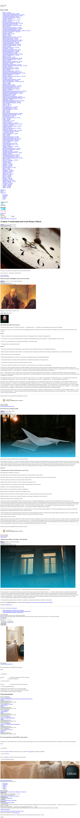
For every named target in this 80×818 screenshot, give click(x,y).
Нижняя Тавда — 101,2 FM (8, 180)
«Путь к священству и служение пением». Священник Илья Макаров (17, 611)
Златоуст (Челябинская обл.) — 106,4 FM (11, 54)
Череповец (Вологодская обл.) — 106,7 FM (11, 154)
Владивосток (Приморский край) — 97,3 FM (12, 29)
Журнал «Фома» (3, 791)
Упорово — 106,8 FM (7, 185)
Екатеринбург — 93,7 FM (8, 48)
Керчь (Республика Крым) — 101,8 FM (10, 67)
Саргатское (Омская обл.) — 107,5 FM (10, 122)
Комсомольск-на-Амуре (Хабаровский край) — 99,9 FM (14, 72)
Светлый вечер (3, 537)
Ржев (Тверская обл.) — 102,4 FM (9, 115)
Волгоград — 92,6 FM (7, 32)
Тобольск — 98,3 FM (7, 182)
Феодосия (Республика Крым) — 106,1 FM (11, 149)
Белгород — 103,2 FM (7, 21)
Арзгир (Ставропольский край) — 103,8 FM (11, 17)
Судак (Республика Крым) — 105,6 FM (10, 131)
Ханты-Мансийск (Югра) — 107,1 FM (10, 151)
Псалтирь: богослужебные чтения (7, 406)
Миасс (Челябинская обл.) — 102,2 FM (10, 87)
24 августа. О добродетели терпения (7, 717)
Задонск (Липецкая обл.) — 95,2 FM (10, 52)
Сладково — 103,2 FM (7, 184)
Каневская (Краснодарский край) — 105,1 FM (12, 64)
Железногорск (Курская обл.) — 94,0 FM (11, 50)
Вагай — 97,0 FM (6, 168)
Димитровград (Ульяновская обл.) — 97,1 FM (12, 45)
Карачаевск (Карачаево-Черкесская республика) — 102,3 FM (15, 65)
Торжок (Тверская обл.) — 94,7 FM (10, 143)
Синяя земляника (3, 711)
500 (1, 617)
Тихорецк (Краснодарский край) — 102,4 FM (12, 138)
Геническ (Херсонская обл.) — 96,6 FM (11, 42)
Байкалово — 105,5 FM (7, 165)
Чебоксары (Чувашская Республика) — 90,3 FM (12, 152)
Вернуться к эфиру (4, 9)
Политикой (4, 678)
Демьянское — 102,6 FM (8, 171)
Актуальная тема (13, 218)
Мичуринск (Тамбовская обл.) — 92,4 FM (11, 88)
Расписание (5, 195)
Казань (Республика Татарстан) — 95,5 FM (11, 62)
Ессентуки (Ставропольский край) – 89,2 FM (12, 49)
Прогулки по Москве (8, 704)
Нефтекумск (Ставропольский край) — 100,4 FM (12, 93)
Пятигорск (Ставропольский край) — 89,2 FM (12, 114)
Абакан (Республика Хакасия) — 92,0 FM (11, 13)
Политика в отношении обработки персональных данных (12, 811)
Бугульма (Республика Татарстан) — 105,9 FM (12, 27)
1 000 (3, 617)
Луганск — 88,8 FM (7, 83)
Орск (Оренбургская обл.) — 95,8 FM (10, 106)
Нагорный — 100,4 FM (7, 179)
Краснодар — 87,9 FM (7, 77)
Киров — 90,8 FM (6, 69)
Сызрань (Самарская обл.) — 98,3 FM (10, 133)
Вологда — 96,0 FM (7, 34)
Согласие (6, 677)
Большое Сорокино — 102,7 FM (9, 167)
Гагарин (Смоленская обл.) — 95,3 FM (10, 39)
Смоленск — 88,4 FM (7, 127)
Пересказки (6, 710)
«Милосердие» (18, 791)
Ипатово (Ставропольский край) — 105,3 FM (12, 59)
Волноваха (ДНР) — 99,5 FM (8, 33)
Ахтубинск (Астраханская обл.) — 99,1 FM (11, 19)
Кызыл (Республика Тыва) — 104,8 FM (10, 80)
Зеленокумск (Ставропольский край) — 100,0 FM (13, 53)
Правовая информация (5, 809)
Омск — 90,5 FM (6, 103)
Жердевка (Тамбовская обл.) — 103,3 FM (11, 51)
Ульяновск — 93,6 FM (7, 147)
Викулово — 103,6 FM (7, 169)
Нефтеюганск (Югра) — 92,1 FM (9, 94)
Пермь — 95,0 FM (6, 111)
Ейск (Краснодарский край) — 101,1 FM (11, 47)
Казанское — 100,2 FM (7, 178)
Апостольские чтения (4, 276)
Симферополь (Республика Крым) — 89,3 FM (12, 126)
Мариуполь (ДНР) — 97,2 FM (9, 84)
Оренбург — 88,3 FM (7, 104)
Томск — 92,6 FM (6, 141)
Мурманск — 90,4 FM (7, 89)
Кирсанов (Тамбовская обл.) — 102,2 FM (11, 70)
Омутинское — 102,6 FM (8, 183)
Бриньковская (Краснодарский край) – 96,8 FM (12, 25)
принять (2, 816)
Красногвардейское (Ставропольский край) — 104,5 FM (14, 76)
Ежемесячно (4, 621)
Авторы (4, 196)
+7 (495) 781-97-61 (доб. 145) (13, 796)
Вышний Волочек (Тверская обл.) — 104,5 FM (12, 36)
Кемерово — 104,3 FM (7, 66)
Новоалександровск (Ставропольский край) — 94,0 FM (14, 97)
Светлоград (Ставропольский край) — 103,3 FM (12, 123)
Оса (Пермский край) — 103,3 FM (9, 108)
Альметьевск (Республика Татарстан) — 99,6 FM (12, 15)
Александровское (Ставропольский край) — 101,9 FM (13, 14)
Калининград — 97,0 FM (8, 63)
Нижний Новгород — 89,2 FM (9, 95)
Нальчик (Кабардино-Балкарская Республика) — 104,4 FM (14, 91)
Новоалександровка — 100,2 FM (9, 181)
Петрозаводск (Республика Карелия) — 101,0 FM (12, 113)
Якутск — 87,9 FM (6, 158)
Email (1, 669)
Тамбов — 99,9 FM (6, 134)
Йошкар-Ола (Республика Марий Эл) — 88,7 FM (12, 61)
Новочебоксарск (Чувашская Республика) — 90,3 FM (13, 100)
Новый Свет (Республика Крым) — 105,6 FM (12, 102)
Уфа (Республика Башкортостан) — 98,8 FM (11, 148)
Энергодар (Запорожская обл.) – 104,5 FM (11, 156)
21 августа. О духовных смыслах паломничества (10, 724)
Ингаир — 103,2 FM (7, 174)
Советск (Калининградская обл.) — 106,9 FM (12, 128)
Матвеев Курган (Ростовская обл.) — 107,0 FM (12, 85)
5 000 (5, 617)
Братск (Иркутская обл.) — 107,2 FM (10, 24)
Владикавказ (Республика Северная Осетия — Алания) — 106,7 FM (16, 30)
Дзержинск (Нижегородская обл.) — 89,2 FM (12, 44)
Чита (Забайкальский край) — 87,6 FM (10, 155)
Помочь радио (3, 623)
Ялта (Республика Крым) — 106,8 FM (10, 159)
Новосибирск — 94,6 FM (8, 99)
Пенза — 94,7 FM (6, 110)
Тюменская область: (7, 162)
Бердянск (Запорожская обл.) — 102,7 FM (11, 22)
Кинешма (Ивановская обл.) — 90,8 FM (11, 68)
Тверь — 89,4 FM (6, 135)
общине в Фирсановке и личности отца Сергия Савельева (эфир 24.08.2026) (37, 602)
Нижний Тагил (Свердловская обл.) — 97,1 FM (12, 96)
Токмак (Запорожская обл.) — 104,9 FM (11, 139)
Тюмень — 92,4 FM (7, 145)
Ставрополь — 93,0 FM (7, 129)
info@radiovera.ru (3, 796)
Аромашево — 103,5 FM (8, 164)
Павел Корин (3, 730)
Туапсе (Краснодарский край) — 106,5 (10, 144)
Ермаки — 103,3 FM (7, 172)
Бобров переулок (3, 705)
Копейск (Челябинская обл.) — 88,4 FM (11, 74)
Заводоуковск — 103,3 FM (8, 173)
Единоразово (10, 621)
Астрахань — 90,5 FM (7, 18)
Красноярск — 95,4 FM (7, 78)
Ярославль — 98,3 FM (7, 161)
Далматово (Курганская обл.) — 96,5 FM (11, 43)
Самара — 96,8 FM (6, 119)
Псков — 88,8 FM (6, 112)
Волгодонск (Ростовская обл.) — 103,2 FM (11, 31)
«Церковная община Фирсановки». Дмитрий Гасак (13, 612)
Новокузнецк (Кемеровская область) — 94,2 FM (12, 98)
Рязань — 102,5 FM (6, 118)
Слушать (2, 697)
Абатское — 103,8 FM (7, 163)
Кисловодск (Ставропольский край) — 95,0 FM (12, 71)
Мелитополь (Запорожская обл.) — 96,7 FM (11, 86)
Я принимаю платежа (8, 622)
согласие (6, 684)
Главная (2, 218)
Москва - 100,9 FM (4, 10)
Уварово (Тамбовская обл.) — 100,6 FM (11, 146)
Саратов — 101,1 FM (7, 121)
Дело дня (2, 189)
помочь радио (3, 190)
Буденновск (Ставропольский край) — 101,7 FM (12, 28)
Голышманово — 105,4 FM (8, 170)
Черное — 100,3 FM (7, 186)
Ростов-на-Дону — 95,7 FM (8, 116)
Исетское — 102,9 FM (7, 175)
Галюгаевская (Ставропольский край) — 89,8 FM (13, 40)
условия (8, 622)
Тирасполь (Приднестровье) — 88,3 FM (11, 137)
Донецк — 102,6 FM (7, 46)
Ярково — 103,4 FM (7, 187)
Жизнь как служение (8, 729)
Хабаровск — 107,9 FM (7, 150)
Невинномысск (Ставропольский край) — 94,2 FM (13, 92)
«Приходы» (24, 791)
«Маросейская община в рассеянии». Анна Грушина (13, 610)
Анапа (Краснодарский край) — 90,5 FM (11, 16)
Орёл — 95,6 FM (6, 105)
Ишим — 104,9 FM (6, 176)
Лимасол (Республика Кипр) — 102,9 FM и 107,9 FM (13, 81)
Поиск (13, 216)
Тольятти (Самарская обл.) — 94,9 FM (10, 140)
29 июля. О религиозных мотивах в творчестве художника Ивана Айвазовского (16, 698)
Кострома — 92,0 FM (7, 75)
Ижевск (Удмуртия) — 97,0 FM (9, 57)
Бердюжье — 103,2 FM (7, 166)
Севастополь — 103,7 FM (8, 124)
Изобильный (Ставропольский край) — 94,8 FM (12, 58)
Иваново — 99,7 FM (7, 56)
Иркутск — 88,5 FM (7, 60)
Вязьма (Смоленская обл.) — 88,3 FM (10, 37)
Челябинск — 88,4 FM (7, 153)
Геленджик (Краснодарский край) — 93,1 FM (12, 41)
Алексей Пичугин (8, 604)
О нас (4, 199)
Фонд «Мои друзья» (11, 791)
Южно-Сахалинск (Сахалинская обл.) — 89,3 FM (12, 157)
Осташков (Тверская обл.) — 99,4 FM (10, 109)
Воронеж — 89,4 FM (7, 35)
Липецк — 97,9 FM (7, 82)
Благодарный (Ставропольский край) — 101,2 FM (13, 23)
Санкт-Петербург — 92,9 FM (8, 120)
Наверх (2, 780)
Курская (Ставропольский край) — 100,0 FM (12, 79)
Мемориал (5, 788)
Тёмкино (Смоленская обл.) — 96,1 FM (11, 136)
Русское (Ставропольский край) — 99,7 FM (11, 117)
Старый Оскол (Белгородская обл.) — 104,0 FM (12, 130)
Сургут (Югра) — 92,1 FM (8, 132)
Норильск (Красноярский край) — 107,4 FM (11, 101)
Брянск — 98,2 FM (6, 26)
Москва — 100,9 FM (7, 12)
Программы (5, 194)
